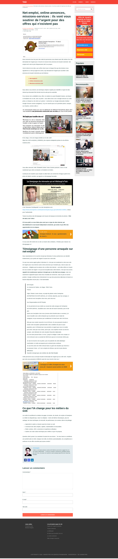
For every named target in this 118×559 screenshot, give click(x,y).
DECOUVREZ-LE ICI (82, 45)
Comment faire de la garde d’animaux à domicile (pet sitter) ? (83, 135)
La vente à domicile (52, 536)
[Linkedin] (32, 460)
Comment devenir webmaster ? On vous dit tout (83, 118)
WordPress (72, 554)
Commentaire (27, 472)
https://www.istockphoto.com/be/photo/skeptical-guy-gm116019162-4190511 (45, 209)
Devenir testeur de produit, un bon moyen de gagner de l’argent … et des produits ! (84, 100)
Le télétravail (50, 531)
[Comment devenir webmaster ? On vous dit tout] (84, 110)
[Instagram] (28, 460)
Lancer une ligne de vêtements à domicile (82, 76)
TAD (25, 2)
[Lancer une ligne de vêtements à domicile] (84, 70)
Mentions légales (29, 527)
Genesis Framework (60, 554)
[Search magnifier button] (91, 9)
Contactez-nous (29, 526)
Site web (25, 506)
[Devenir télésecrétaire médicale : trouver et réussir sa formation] (84, 144)
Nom (24, 492)
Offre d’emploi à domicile (53, 538)
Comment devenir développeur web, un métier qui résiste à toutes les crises (84, 171)
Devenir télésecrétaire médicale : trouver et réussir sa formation (84, 153)
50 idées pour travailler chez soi (55, 533)
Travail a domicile (51, 528)
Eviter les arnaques (28, 28)
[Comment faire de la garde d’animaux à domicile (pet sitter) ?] (84, 127)
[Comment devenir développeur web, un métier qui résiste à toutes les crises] (84, 161)
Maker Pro (47, 554)
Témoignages (80, 54)
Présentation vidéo (82, 50)
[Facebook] (25, 460)
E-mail (25, 499)
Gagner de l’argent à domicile (54, 526)
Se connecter (82, 554)
